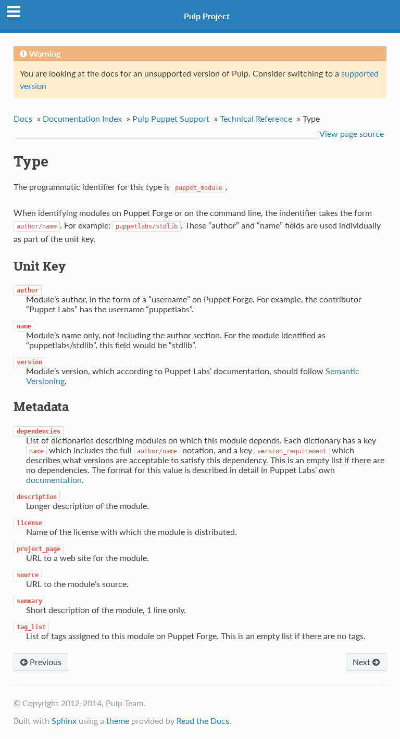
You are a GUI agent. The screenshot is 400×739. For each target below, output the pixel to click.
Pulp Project (207, 16)
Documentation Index (82, 118)
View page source (351, 133)
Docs (23, 118)
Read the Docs (203, 720)
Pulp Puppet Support (170, 118)
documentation (54, 480)
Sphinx (64, 720)
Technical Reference (256, 118)
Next (362, 662)
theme (117, 720)
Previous (44, 662)
